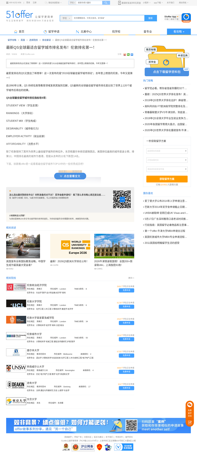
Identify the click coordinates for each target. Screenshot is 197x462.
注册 (34, 3)
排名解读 (46, 40)
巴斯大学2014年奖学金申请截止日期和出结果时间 (167, 207)
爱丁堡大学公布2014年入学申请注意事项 (167, 201)
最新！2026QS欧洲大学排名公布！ (69, 261)
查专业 (148, 31)
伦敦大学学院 (34, 301)
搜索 (150, 18)
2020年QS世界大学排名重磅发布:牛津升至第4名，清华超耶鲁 (167, 130)
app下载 (157, 3)
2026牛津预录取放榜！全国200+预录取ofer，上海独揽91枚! (113, 263)
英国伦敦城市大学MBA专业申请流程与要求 (167, 237)
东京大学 (32, 399)
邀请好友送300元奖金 (131, 3)
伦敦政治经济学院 (37, 285)
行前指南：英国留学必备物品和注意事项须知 (167, 225)
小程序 (146, 3)
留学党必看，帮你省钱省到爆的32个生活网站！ (167, 88)
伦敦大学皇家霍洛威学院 (40, 317)
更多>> (131, 278)
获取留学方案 (167, 179)
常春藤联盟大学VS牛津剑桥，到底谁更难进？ (167, 112)
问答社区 (87, 437)
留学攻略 (12, 40)
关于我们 (170, 3)
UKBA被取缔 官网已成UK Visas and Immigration (167, 213)
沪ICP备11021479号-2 (88, 441)
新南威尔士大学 (35, 366)
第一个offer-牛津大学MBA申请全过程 (165, 231)
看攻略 (177, 31)
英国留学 (68, 437)
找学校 (116, 31)
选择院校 (33, 40)
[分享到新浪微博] (125, 54)
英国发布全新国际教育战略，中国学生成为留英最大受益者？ (26, 263)
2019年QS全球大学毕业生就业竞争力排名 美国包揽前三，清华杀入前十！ (167, 118)
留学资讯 (129, 437)
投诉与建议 (98, 437)
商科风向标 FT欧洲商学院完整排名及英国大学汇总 (167, 106)
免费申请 (126, 290)
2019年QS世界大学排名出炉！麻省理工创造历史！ (167, 100)
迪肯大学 (32, 383)
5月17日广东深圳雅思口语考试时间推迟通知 (167, 219)
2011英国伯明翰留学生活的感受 (162, 243)
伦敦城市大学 (34, 334)
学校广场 (78, 437)
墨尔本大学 (33, 350)
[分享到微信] (128, 54)
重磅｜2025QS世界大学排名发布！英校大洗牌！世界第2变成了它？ (167, 94)
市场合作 (119, 437)
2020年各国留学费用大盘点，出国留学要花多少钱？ (167, 124)
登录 (28, 3)
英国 (23, 40)
